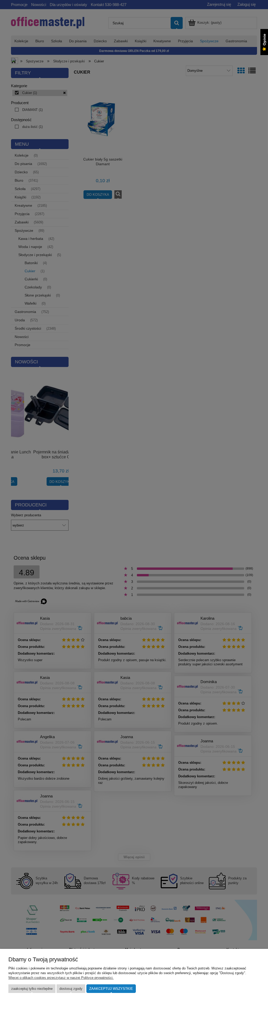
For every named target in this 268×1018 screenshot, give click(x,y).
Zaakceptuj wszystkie (111, 989)
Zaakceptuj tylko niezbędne (32, 989)
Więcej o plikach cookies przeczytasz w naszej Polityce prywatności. (61, 978)
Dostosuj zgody (70, 989)
